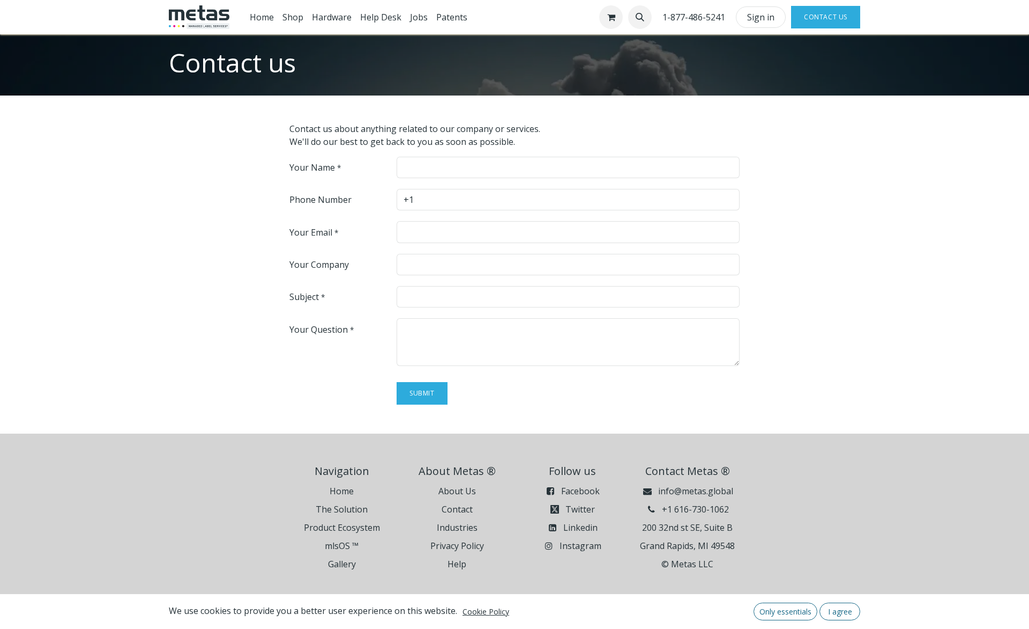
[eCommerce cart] (611, 17)
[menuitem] (261, 17)
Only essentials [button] (785, 611)
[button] (640, 17)
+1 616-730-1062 (695, 509)
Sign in (760, 17)
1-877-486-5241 (693, 17)
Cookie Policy (486, 611)
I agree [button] (840, 611)
